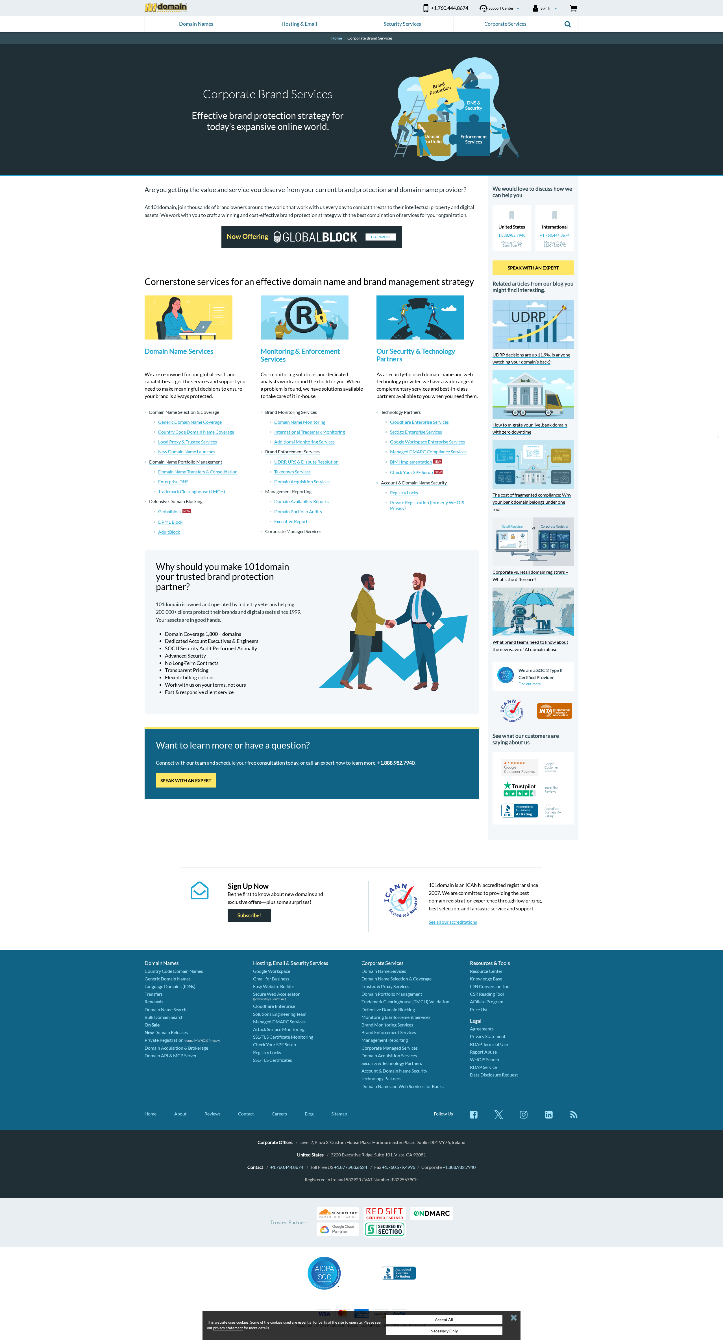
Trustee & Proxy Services (385, 986)
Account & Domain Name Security (394, 1070)
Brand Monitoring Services (387, 1024)
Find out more (530, 684)
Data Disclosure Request (494, 1074)
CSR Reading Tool (487, 994)
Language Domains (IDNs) (170, 986)
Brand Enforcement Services (389, 1032)
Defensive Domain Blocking (388, 1009)
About (180, 1113)
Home (150, 1113)
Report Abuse (483, 1051)
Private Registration (164, 1040)
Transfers (154, 994)
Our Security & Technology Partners (415, 355)
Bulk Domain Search (164, 1017)
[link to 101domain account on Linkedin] (548, 1117)
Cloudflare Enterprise (274, 1006)
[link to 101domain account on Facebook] (473, 1117)
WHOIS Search (484, 1059)
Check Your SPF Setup (274, 1044)
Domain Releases (166, 1032)
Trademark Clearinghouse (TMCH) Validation (405, 1001)
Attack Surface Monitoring (278, 1029)
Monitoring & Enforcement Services (300, 355)
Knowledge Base (486, 978)
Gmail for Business (271, 978)
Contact (246, 1113)
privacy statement (228, 1328)
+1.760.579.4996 (398, 1167)
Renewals (154, 1001)
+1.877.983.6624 (350, 1167)
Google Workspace (271, 971)
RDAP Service (483, 1067)
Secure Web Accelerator (276, 994)
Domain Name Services (179, 351)
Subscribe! (249, 915)
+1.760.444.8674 (555, 235)
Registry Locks (267, 1052)
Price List (479, 1009)
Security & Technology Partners (392, 1063)
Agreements (482, 1028)
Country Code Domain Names (174, 971)
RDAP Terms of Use (489, 1044)
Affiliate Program (486, 1001)
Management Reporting (385, 1040)
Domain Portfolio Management (392, 994)
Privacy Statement (488, 1036)
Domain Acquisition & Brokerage (176, 1047)
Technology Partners (381, 1078)
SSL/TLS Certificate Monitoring (283, 1036)
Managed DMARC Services (279, 1021)
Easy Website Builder (273, 986)
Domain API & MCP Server (171, 1055)
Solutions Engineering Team (279, 1014)
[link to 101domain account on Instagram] (523, 1117)
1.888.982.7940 (512, 235)
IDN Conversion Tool (490, 986)
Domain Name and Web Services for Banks (403, 1086)
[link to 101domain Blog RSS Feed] (573, 1117)
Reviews (212, 1113)
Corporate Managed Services (390, 1047)
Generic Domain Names (168, 978)
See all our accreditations (453, 922)
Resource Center (486, 971)
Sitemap (339, 1113)
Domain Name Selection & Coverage (397, 978)
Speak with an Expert (185, 780)
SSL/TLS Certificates (272, 1060)
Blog (309, 1113)
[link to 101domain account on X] (498, 1117)
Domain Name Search (165, 1009)
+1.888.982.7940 (459, 1167)
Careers (279, 1113)
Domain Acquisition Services (389, 1055)
